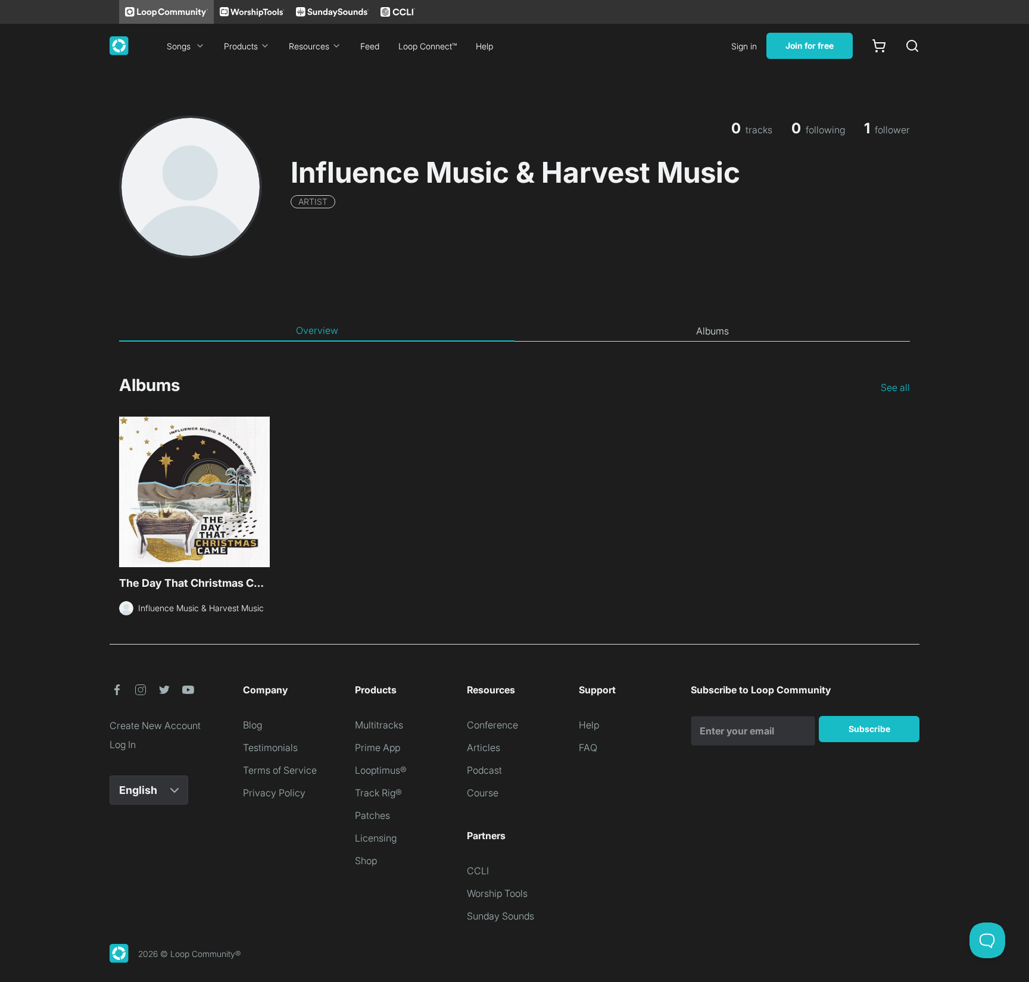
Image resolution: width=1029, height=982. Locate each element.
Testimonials (270, 747)
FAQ (588, 747)
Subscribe (869, 729)
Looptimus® (381, 770)
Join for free (809, 45)
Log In (123, 744)
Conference (492, 725)
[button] (117, 690)
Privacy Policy (274, 793)
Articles (483, 747)
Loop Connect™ (427, 46)
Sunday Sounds (500, 916)
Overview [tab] (317, 330)
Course (482, 793)
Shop (366, 861)
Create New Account (155, 725)
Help (484, 46)
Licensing (376, 838)
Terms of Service (280, 770)
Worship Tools (497, 893)
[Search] (912, 46)
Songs (179, 46)
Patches (372, 815)
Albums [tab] (712, 331)
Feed (369, 46)
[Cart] (879, 46)
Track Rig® (378, 793)
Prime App (377, 747)
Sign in (744, 46)
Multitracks (379, 725)
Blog (252, 725)
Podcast (484, 770)
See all (895, 387)
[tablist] (514, 331)
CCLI (478, 871)
